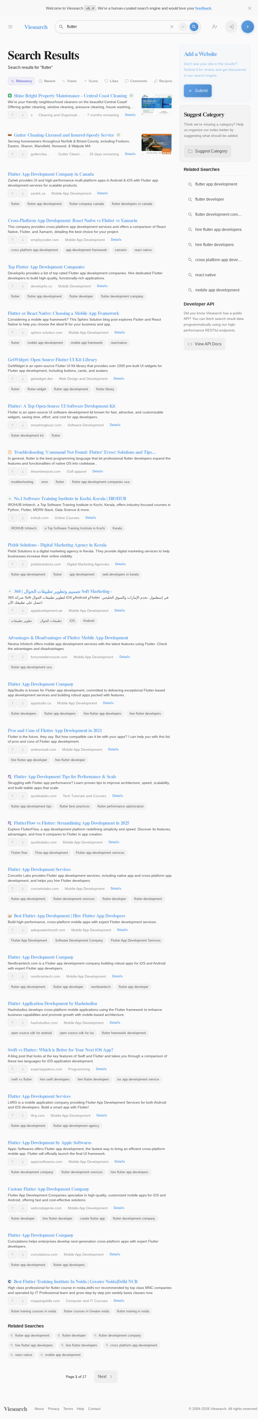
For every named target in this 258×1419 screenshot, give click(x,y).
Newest (49, 81)
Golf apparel (76, 471)
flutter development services (74, 899)
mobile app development (45, 343)
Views (72, 81)
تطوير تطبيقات (21, 621)
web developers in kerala (121, 574)
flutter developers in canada (132, 204)
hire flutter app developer (29, 760)
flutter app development (44, 204)
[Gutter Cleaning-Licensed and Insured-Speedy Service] (156, 144)
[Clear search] (172, 26)
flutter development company (122, 296)
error (44, 482)
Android (88, 621)
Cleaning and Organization (60, 115)
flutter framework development (124, 1033)
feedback (203, 8)
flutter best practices (75, 806)
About (39, 1409)
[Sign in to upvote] (12, 115)
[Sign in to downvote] (22, 115)
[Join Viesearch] (214, 26)
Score (93, 81)
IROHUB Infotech (24, 528)
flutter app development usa (31, 667)
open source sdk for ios (77, 1033)
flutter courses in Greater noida (86, 1311)
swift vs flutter (21, 1079)
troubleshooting (22, 482)
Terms (68, 1409)
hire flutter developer (70, 760)
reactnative (119, 343)
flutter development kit (27, 435)
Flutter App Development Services (136, 940)
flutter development (148, 899)
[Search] (194, 26)
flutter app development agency (76, 1126)
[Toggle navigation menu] (10, 26)
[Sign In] (231, 26)
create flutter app (92, 1218)
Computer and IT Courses (87, 1301)
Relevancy (24, 81)
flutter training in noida (133, 1311)
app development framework (86, 250)
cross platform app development (34, 250)
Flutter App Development (29, 940)
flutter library (105, 389)
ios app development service (138, 1079)
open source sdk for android (31, 1033)
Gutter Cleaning (70, 154)
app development (82, 574)
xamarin (120, 250)
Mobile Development (74, 286)
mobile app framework (87, 343)
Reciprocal (167, 81)
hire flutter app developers (102, 713)
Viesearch (35, 26)
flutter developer (81, 296)
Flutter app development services (100, 853)
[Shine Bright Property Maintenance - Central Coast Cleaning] (156, 104)
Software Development (86, 425)
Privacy (53, 1409)
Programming (79, 1069)
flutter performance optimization (121, 806)
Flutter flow (19, 853)
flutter (15, 204)
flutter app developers (60, 713)
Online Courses (67, 518)
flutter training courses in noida (33, 1311)
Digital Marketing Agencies (88, 564)
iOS (72, 621)
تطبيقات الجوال (51, 621)
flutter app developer (68, 987)
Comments (138, 81)
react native (143, 250)
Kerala (117, 528)
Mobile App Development (71, 193)
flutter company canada (87, 204)
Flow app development (51, 853)
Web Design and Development (83, 379)
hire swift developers (55, 1079)
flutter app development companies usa (101, 482)
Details (130, 115)
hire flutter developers (145, 713)
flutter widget (36, 389)
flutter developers (23, 713)
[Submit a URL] (247, 26)
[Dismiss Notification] (249, 8)
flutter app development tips (31, 806)
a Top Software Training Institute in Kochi (75, 528)
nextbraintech (101, 987)
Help (80, 1409)
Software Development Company (79, 940)
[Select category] (183, 26)
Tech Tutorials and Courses (84, 796)
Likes (114, 81)
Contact (94, 1409)
